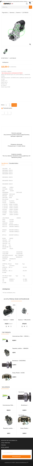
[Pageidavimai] (11, 326)
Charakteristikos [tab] (13, 163)
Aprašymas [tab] (4, 163)
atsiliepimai (5, 62)
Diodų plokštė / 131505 (18, 372)
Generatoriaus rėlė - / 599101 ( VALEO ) (20, 337)
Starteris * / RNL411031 (24, 319)
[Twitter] (6, 113)
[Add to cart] (6, 326)
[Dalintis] (2, 113)
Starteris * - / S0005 (8, 319)
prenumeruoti (16, 456)
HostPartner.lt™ (24, 462)
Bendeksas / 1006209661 (19, 360)
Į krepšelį (14, 105)
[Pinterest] (9, 113)
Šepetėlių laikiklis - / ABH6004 (20, 348)
